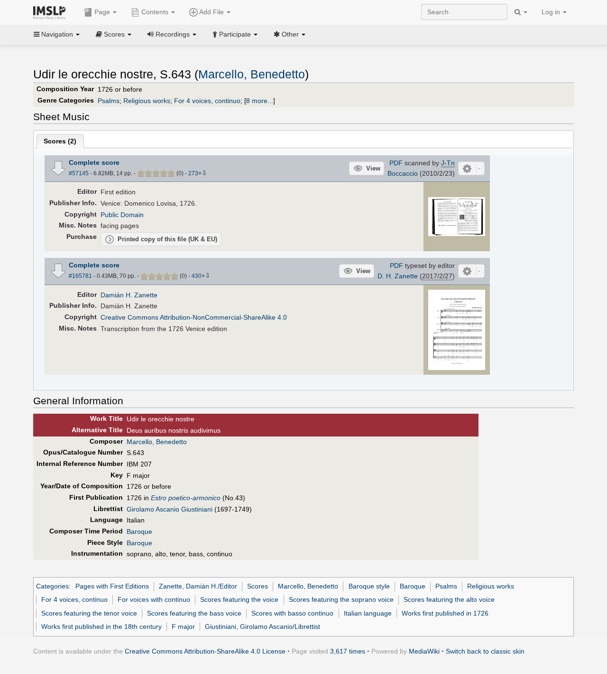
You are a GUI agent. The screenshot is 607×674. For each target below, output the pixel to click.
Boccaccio (402, 173)
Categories (52, 586)
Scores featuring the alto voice (449, 599)
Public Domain (122, 214)
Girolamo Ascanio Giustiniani (169, 509)
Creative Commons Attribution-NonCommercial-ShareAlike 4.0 (194, 317)
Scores (257, 586)
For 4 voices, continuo (207, 100)
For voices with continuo (154, 599)
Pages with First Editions (112, 586)
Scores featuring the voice (239, 599)
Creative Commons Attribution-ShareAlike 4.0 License (205, 651)
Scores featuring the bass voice (194, 613)
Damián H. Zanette (129, 295)
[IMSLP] (51, 12)
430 (197, 276)
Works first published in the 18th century (101, 626)
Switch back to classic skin (485, 651)
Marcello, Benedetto (251, 74)
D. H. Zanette (397, 276)
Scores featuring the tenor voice (89, 613)
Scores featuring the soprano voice (341, 599)
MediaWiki (424, 651)
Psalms (109, 100)
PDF (396, 163)
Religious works (146, 100)
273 (193, 173)
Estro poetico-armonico (186, 498)
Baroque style (369, 586)
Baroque (139, 531)
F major (183, 626)
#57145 (79, 173)
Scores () (60, 141)
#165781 (80, 276)
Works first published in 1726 (445, 613)
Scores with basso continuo (292, 613)
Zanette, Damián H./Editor (198, 586)
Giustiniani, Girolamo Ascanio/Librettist (262, 626)
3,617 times (347, 651)
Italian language (368, 613)
